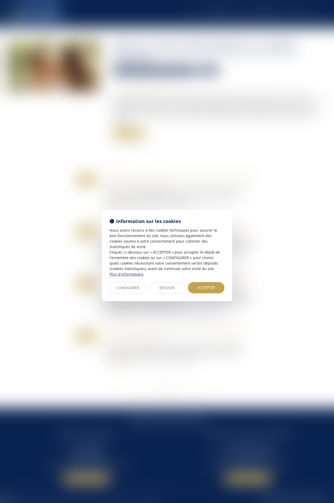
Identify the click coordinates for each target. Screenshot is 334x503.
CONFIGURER (127, 287)
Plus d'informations (127, 274)
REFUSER (167, 287)
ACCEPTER (206, 287)
